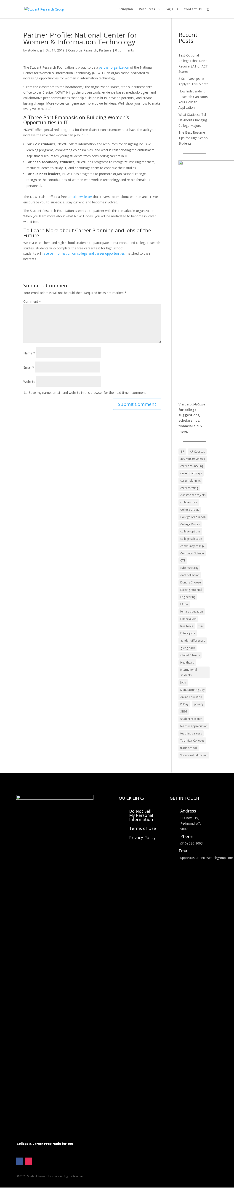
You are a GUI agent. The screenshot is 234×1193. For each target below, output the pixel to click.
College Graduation (193, 517)
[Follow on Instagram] (28, 1161)
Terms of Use (142, 828)
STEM (183, 711)
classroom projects (192, 495)
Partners (105, 50)
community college (192, 546)
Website (29, 381)
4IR (182, 451)
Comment (32, 301)
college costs (188, 502)
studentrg (35, 50)
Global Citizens (190, 655)
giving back (187, 648)
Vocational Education (193, 755)
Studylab (126, 9)
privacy (198, 704)
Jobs (183, 682)
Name (29, 353)
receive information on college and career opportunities (84, 253)
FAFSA (184, 604)
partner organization (114, 67)
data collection (189, 575)
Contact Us (193, 9)
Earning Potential (191, 590)
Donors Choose (190, 582)
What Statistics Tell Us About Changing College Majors (192, 120)
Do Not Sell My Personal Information (141, 815)
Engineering (187, 597)
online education (191, 697)
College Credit (189, 510)
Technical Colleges (192, 740)
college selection (191, 539)
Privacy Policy (142, 837)
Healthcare (187, 662)
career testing (189, 488)
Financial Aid (188, 619)
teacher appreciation (193, 726)
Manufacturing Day (192, 690)
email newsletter (79, 196)
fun (201, 626)
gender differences (192, 640)
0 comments (124, 50)
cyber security (189, 568)
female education (191, 611)
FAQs (169, 9)
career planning (190, 481)
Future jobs (187, 633)
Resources (147, 9)
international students (188, 672)
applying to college (192, 459)
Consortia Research (82, 50)
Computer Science (192, 553)
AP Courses (197, 451)
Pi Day (184, 704)
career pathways (191, 473)
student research (191, 719)
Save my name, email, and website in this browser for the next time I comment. (87, 392)
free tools (186, 626)
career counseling (191, 466)
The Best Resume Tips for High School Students (193, 138)
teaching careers (191, 733)
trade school (188, 748)
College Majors (190, 524)
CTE (182, 560)
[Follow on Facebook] (19, 1161)
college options (190, 531)
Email (28, 367)
